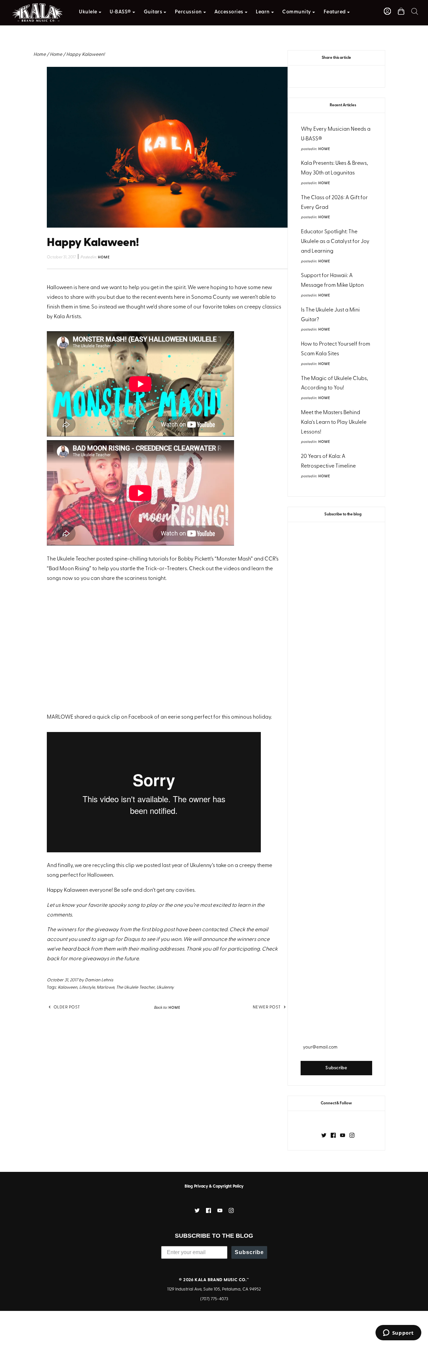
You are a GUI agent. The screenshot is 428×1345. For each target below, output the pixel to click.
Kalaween (67, 987)
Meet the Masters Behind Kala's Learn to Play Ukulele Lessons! (333, 422)
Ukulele (88, 12)
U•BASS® (120, 12)
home (324, 149)
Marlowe (105, 987)
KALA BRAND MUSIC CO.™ (222, 1280)
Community (296, 12)
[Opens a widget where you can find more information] (398, 1333)
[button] (414, 11)
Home (39, 54)
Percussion (188, 12)
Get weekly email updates (336, 1034)
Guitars (153, 12)
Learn (263, 12)
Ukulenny (165, 987)
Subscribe (249, 1252)
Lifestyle (87, 987)
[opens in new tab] (323, 1135)
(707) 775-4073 (214, 1299)
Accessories (228, 12)
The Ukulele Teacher (135, 987)
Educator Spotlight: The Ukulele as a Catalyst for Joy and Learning (335, 241)
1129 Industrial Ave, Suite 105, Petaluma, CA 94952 (214, 1289)
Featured (335, 12)
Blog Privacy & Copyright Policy (214, 1186)
